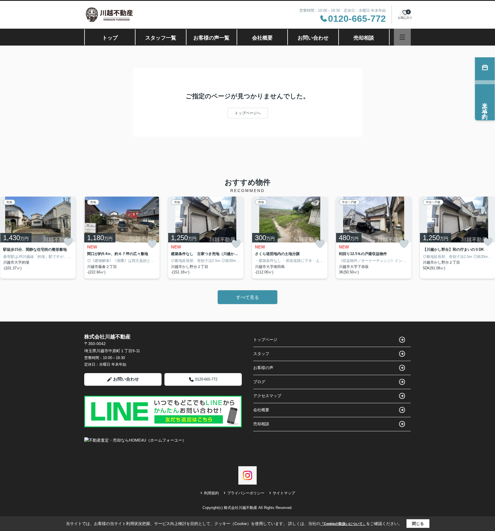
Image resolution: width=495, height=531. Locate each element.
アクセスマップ (267, 395)
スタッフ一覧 (160, 38)
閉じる (418, 523)
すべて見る (247, 297)
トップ (110, 38)
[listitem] (122, 238)
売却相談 (363, 38)
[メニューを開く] (402, 37)
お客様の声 (263, 367)
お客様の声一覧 (211, 38)
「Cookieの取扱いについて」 (343, 524)
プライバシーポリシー (245, 493)
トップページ (265, 339)
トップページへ (248, 113)
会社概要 (262, 38)
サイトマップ (284, 493)
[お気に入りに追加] (68, 242)
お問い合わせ (313, 38)
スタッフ (261, 353)
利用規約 (211, 493)
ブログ (259, 381)
